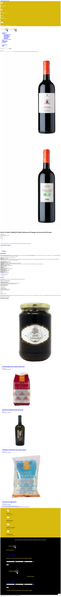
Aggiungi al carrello (6, 369)
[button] (4, 44)
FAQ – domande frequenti (12, 554)
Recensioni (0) (4, 251)
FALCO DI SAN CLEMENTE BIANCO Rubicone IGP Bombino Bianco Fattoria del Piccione (15, 506)
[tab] (31, 250)
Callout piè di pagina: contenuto (4, 0)
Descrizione (3, 250)
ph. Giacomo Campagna (3, 274)
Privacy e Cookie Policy (11, 555)
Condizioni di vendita (11, 580)
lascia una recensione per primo (5, 235)
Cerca (10, 48)
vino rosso (29, 243)
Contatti (9, 556)
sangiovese (24, 243)
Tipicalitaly (5, 595)
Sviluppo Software (17, 595)
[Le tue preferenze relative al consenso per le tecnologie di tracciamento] (59, 595)
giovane (21, 243)
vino (27, 243)
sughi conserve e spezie (15, 243)
